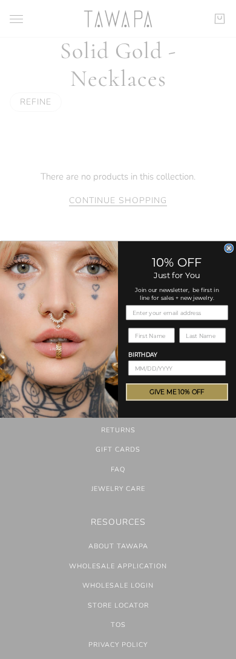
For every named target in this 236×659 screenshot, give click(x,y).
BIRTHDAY (142, 354)
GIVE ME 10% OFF (177, 392)
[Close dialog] (229, 248)
